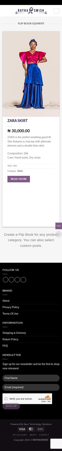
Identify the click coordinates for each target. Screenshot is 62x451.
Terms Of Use (10, 313)
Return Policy (10, 339)
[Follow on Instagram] (11, 279)
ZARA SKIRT (17, 121)
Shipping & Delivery (14, 332)
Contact (44, 435)
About (5, 300)
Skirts (20, 171)
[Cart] (56, 10)
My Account (20, 435)
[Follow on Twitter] (17, 279)
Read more (19, 179)
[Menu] (4, 11)
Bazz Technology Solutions (38, 424)
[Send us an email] (23, 279)
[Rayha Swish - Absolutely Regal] (31, 10)
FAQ (5, 345)
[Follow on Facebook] (5, 279)
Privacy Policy (10, 307)
